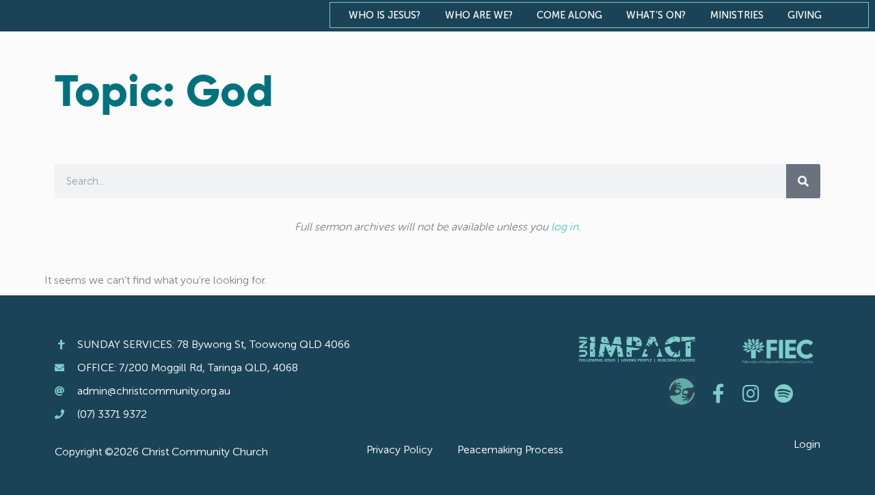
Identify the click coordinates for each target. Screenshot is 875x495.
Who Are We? (479, 15)
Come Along (569, 15)
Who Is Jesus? (384, 15)
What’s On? (656, 15)
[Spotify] (784, 393)
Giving (805, 15)
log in (564, 226)
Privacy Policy (399, 449)
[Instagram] (751, 393)
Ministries (737, 15)
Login (807, 444)
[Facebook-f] (718, 393)
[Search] (803, 181)
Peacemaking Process (510, 449)
